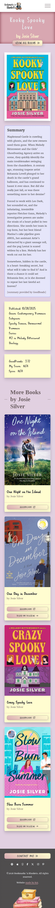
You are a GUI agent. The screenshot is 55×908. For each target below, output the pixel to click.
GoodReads (26, 507)
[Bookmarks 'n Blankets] (13, 5)
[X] (32, 864)
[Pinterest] (43, 864)
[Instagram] (38, 864)
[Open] (48, 6)
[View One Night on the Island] (27, 449)
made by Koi (31, 882)
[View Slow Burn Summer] (27, 762)
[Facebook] (27, 864)
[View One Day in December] (27, 551)
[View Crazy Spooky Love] (27, 660)
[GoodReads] (22, 864)
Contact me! (25, 856)
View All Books (25, 43)
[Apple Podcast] (17, 864)
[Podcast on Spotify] (12, 864)
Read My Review (26, 615)
